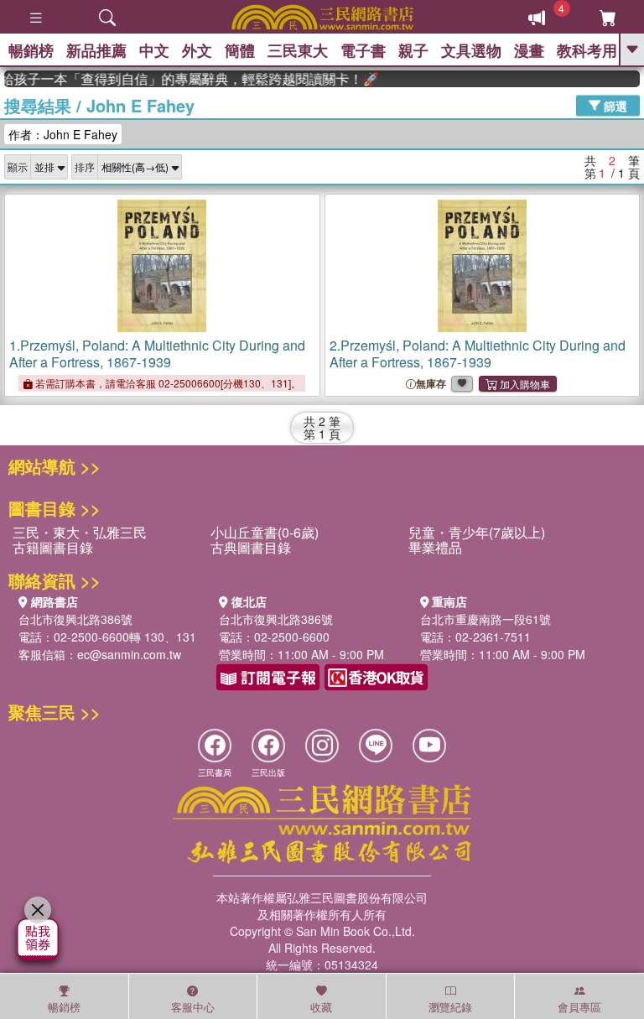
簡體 (240, 50)
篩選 (613, 104)
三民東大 (297, 50)
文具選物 (471, 50)
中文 (154, 50)
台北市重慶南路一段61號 (485, 619)
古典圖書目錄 (250, 547)
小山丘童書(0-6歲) (264, 532)
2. (478, 353)
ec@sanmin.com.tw (129, 654)
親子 (413, 50)
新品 (96, 50)
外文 (197, 50)
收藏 (321, 1007)
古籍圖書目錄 (53, 547)
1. (157, 353)
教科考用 (587, 50)
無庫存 (431, 384)
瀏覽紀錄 (450, 1007)
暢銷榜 (31, 50)
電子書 (363, 50)
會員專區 (579, 1007)
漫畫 (529, 50)
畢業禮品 (435, 547)
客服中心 (193, 1007)
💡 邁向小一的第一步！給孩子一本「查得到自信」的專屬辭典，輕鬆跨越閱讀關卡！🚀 (185, 78)
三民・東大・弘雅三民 (80, 532)
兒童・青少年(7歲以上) (476, 532)
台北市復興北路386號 (75, 619)
